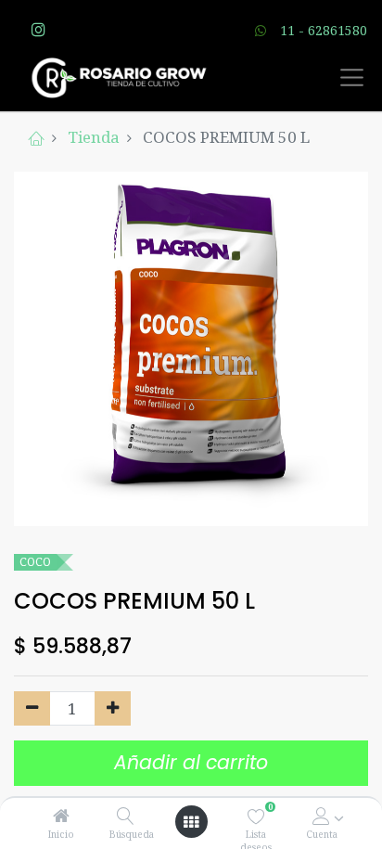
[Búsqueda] (125, 816)
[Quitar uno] (32, 709)
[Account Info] (321, 816)
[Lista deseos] (256, 816)
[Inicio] (61, 816)
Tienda (94, 137)
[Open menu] (191, 822)
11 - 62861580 (323, 30)
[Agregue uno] (113, 709)
